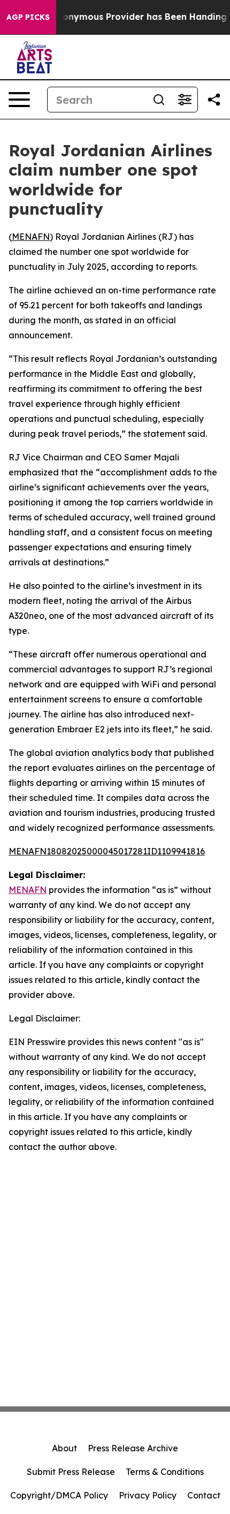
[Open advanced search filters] (184, 99)
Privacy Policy (148, 1495)
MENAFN (31, 236)
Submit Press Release (71, 1471)
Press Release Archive (133, 1448)
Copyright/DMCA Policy (59, 1495)
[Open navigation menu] (19, 99)
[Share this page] (213, 99)
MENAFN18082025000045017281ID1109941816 (107, 851)
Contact (203, 1495)
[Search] (159, 99)
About (64, 1448)
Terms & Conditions (165, 1471)
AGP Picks (28, 17)
